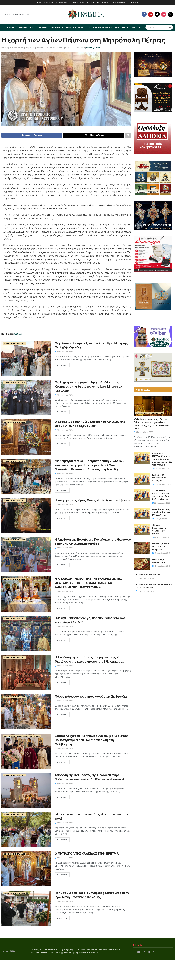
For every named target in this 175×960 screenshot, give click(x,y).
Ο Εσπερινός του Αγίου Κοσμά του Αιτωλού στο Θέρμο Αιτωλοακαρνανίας (90, 423)
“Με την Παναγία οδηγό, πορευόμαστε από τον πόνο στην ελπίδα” (90, 620)
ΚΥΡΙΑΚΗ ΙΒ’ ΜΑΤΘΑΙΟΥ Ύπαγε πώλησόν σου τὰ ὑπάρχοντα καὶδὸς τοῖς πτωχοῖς (162, 459)
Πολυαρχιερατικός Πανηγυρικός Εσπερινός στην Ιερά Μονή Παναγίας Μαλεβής (92, 894)
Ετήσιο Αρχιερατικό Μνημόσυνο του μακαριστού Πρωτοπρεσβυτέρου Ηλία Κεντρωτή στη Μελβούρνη (91, 739)
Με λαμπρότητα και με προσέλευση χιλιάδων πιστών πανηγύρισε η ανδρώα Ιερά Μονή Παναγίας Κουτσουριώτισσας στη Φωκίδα (89, 465)
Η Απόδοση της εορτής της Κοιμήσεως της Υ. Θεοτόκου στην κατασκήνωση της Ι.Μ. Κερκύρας (89, 659)
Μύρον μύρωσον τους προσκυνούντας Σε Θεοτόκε (91, 696)
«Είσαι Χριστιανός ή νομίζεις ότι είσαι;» (159, 529)
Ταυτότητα (36, 949)
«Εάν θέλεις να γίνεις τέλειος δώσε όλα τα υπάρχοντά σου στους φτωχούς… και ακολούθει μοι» (151, 424)
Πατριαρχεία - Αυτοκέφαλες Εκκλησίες (50, 47)
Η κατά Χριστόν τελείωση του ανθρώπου (160, 546)
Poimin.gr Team (93, 47)
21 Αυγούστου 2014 (145, 591)
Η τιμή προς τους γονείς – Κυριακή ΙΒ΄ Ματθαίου (161, 512)
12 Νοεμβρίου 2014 (145, 578)
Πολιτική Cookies (39, 952)
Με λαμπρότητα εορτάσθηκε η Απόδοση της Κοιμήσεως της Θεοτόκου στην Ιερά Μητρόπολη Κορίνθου (89, 386)
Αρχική (40, 2)
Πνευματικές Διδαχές (105, 2)
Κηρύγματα (74, 2)
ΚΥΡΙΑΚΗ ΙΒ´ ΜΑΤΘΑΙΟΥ (148, 574)
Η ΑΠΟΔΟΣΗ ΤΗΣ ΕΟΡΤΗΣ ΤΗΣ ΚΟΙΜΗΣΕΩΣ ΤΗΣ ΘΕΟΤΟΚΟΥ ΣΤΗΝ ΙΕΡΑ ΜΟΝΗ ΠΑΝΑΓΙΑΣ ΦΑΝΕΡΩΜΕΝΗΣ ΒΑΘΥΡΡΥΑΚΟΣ (88, 582)
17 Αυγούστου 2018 (162, 566)
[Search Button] (170, 27)
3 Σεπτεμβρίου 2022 (144, 432)
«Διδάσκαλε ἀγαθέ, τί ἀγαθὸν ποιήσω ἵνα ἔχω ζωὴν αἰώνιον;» (161, 495)
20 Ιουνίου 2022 (76, 47)
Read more (62, 365)
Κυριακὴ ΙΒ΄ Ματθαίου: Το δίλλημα (159, 477)
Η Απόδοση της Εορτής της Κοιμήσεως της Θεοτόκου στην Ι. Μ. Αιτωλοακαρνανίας (93, 541)
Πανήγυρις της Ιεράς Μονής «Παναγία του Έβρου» (92, 500)
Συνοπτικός (62, 2)
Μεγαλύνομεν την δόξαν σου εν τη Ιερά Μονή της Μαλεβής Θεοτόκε (91, 345)
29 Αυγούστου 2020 (162, 502)
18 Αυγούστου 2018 (162, 553)
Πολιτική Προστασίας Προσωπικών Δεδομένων (98, 949)
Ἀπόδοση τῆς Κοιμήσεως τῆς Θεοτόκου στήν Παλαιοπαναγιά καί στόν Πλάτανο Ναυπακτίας (91, 777)
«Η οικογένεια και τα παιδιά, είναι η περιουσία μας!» (91, 816)
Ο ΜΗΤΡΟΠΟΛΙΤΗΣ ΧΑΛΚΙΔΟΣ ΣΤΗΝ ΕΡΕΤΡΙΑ (87, 853)
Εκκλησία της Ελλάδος (14, 343)
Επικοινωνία (51, 949)
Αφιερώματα (122, 2)
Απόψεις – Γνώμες (87, 2)
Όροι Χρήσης (67, 949)
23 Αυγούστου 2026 (64, 473)
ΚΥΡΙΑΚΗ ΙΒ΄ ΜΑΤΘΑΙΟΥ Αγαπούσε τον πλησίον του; (154, 586)
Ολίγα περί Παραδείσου (158, 561)
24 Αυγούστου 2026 (64, 351)
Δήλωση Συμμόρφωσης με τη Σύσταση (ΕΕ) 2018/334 (74, 952)
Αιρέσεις (134, 2)
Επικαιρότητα (49, 2)
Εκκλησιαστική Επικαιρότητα (17, 47)
